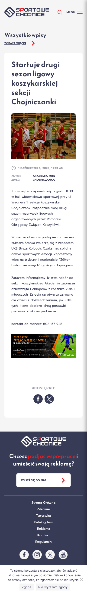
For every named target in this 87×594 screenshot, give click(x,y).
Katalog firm (43, 522)
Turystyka (43, 515)
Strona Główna (43, 502)
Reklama (43, 528)
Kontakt (43, 535)
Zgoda (26, 587)
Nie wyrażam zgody (53, 587)
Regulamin (43, 541)
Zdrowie (43, 509)
